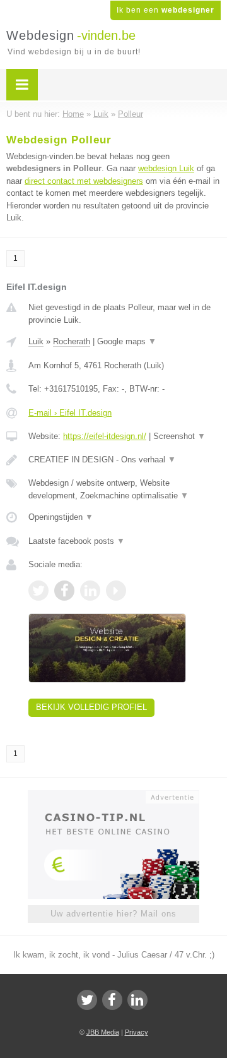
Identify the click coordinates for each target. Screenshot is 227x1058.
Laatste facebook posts (76, 541)
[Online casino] (113, 795)
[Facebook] (112, 1000)
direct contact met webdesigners (84, 181)
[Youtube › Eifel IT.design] (116, 590)
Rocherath (71, 341)
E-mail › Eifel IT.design (70, 413)
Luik (36, 341)
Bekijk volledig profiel (91, 707)
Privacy (136, 1032)
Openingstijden (60, 517)
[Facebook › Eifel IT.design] (64, 590)
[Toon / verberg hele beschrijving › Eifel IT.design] (124, 460)
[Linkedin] (137, 1000)
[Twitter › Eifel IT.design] (38, 590)
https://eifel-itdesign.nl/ (104, 436)
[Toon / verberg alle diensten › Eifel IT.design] (124, 489)
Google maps (126, 341)
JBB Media (102, 1032)
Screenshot (179, 436)
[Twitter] (87, 1000)
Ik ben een (165, 10)
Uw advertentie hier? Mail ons (113, 913)
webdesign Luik (166, 168)
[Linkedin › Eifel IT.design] (90, 590)
